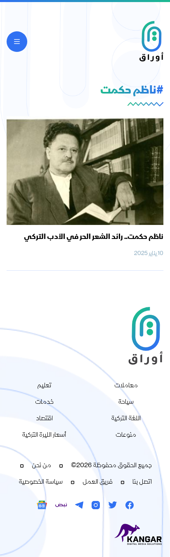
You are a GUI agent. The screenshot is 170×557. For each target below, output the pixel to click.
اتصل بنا (142, 482)
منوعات (126, 435)
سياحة (126, 402)
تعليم (44, 386)
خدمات (44, 402)
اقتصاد (44, 419)
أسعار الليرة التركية (44, 435)
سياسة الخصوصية (41, 482)
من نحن (41, 466)
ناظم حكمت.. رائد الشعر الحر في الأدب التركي (93, 237)
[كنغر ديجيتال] (85, 534)
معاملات (126, 386)
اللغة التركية (126, 419)
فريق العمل (98, 482)
